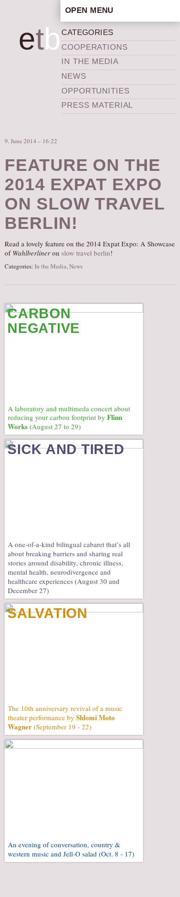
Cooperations (94, 47)
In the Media (89, 61)
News (73, 76)
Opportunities (95, 91)
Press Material (97, 105)
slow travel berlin (85, 252)
